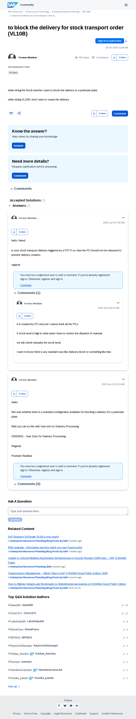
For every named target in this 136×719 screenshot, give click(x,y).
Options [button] (126, 41)
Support (94, 713)
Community (27, 4)
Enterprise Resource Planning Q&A (31, 566)
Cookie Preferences (112, 713)
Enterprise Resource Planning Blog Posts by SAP (39, 541)
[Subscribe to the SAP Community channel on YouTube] (71, 705)
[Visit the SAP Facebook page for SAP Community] (59, 705)
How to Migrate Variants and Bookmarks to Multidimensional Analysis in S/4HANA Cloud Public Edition (67, 584)
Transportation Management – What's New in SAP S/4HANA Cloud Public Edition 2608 (58, 573)
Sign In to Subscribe (109, 40)
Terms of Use (30, 713)
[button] (114, 57)
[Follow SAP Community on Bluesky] (65, 705)
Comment (120, 113)
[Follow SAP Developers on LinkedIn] (77, 705)
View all (12, 686)
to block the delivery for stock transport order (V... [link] (33, 16)
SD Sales (13, 73)
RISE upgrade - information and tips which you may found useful (45, 547)
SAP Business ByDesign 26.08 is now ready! (33, 536)
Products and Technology (37, 12)
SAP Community (15, 12)
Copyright (45, 713)
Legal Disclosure (63, 713)
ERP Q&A (86, 12)
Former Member (28, 57)
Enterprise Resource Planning (65, 12)
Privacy (17, 713)
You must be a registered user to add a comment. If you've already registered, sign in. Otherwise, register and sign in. (65, 277)
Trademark (81, 713)
